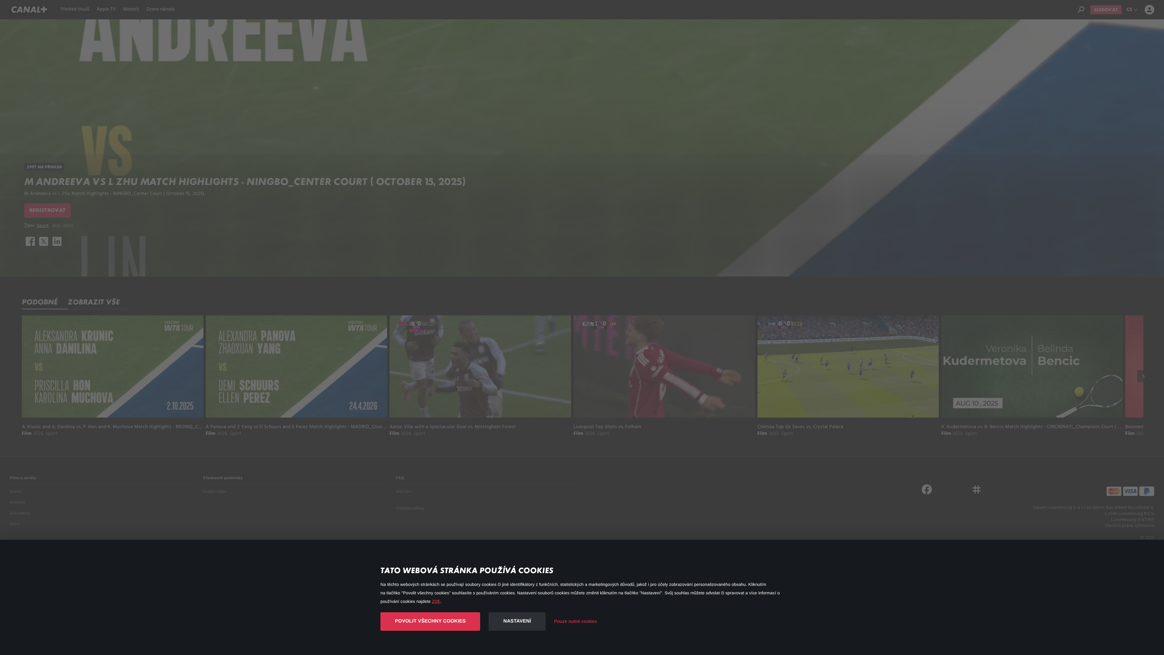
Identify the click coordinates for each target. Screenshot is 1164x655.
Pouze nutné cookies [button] (575, 621)
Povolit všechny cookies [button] (430, 621)
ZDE (436, 601)
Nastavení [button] (517, 621)
